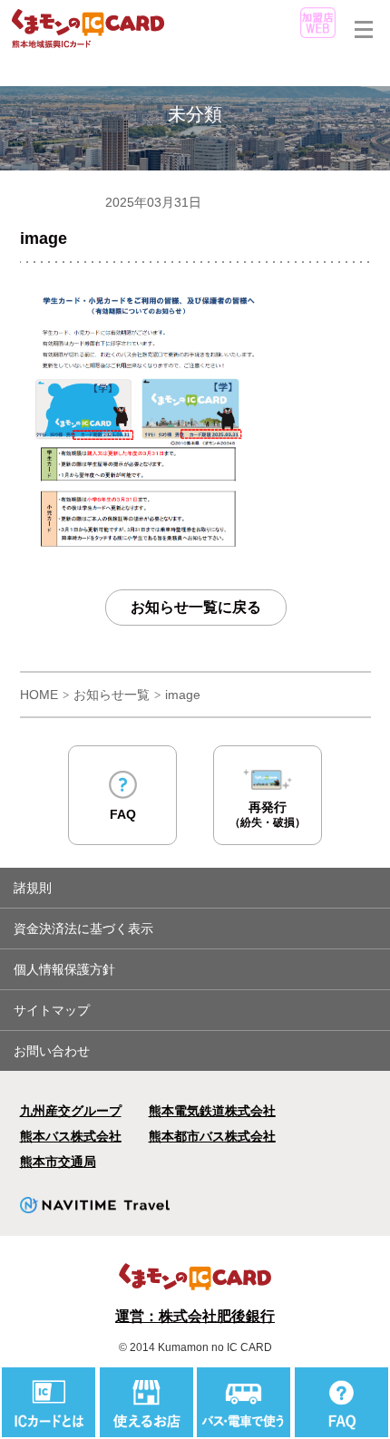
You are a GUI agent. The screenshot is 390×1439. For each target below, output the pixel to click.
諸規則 (33, 887)
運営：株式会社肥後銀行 (195, 1316)
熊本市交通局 (58, 1161)
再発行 (267, 814)
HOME (39, 694)
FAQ (123, 814)
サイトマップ (52, 1010)
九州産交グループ (71, 1111)
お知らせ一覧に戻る (196, 607)
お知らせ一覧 (111, 694)
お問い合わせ (52, 1051)
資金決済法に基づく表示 (83, 928)
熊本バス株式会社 (71, 1136)
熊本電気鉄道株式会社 (212, 1111)
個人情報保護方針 (64, 969)
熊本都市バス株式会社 (212, 1136)
